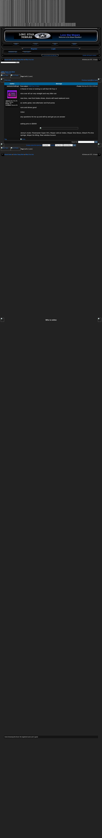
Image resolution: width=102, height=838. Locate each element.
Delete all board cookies (89, 55)
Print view (8, 80)
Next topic (94, 80)
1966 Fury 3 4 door (8, 72)
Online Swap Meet (18, 59)
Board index (8, 59)
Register (34, 49)
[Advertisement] (51, 66)
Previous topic (86, 80)
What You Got (29, 59)
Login (53, 49)
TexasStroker (8, 73)
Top (5, 139)
